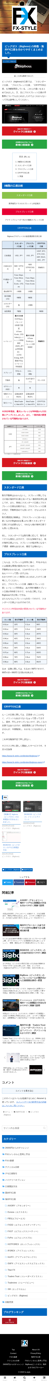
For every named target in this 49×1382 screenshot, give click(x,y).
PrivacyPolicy (36, 1353)
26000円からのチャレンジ (17, 1148)
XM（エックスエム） (17, 1289)
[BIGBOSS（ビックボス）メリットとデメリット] (32, 806)
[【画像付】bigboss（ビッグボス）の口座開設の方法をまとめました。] (11, 806)
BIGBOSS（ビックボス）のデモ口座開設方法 (11, 847)
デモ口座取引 (11, 1173)
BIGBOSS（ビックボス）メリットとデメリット (32, 816)
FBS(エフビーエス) (16, 1218)
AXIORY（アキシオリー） (19, 1206)
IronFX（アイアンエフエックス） (23, 1257)
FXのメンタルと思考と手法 (17, 1154)
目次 (21, 157)
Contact (13, 1353)
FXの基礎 (9, 1161)
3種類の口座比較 (24, 162)
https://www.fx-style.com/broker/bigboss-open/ (22, 762)
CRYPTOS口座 (23, 173)
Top (13, 1350)
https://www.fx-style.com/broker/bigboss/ (19, 756)
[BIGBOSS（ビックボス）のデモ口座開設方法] (11, 837)
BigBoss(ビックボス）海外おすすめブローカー (35, 1365)
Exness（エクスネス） (18, 1212)
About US (36, 1350)
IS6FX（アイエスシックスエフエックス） (26, 1263)
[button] (44, 1128)
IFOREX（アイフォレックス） (21, 1251)
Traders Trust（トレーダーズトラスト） (25, 1276)
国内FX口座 (10, 1193)
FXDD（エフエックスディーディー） (24, 1225)
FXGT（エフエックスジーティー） (23, 1231)
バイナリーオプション (15, 1180)
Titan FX (11, 1270)
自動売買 (9, 1302)
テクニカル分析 (12, 1167)
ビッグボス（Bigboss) (12, 870)
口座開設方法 (11, 1186)
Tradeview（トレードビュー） (21, 1283)
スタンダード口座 (24, 165)
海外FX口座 (28, 870)
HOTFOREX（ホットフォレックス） (24, 1244)
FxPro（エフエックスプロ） (20, 1238)
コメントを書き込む (24, 1091)
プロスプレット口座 (25, 169)
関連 (21, 176)
